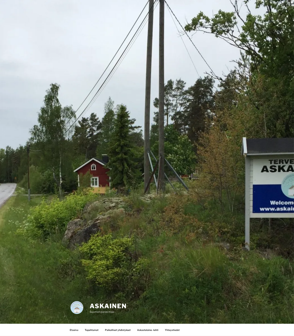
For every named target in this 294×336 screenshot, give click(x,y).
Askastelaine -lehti (147, 329)
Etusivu (74, 329)
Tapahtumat (92, 329)
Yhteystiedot (172, 329)
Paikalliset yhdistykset (118, 329)
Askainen (108, 306)
